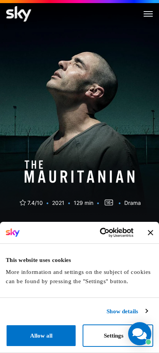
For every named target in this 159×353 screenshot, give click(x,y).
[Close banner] (150, 232)
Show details (122, 311)
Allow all (41, 336)
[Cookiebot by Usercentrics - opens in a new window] (101, 233)
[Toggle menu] (148, 14)
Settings (113, 336)
